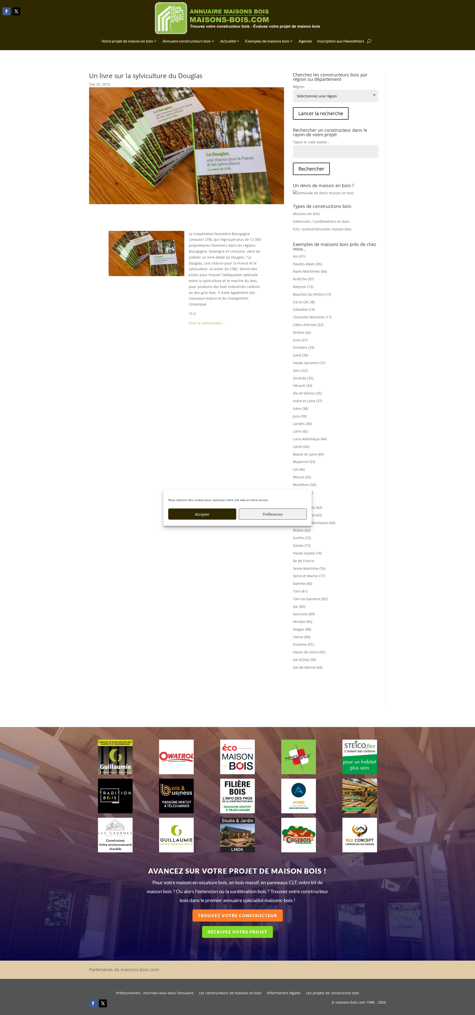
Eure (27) (300, 340)
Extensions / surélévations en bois (321, 221)
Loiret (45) (301, 446)
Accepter (202, 514)
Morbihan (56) (304, 484)
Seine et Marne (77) (309, 576)
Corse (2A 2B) (304, 302)
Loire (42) (300, 431)
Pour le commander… (206, 323)
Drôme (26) (302, 332)
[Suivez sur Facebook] (6, 11)
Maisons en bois (306, 213)
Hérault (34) (302, 385)
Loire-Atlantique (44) (310, 439)
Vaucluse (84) (304, 614)
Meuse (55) (302, 477)
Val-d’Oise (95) (304, 659)
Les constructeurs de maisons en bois (230, 993)
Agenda (305, 41)
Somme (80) (302, 583)
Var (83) (299, 606)
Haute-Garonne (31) (309, 362)
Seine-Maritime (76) (309, 568)
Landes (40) (302, 423)
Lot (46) (299, 469)
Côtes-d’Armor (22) (308, 324)
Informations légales (284, 993)
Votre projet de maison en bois (127, 41)
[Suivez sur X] (16, 11)
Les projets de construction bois (332, 993)
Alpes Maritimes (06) (310, 271)
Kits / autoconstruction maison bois (322, 229)
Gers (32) (300, 370)
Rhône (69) (301, 530)
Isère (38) (300, 408)
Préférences (273, 514)
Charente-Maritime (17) (312, 317)
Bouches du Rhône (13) (312, 294)
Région (298, 86)
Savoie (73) (301, 545)
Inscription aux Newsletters (340, 41)
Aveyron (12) (303, 286)
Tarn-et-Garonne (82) (310, 598)
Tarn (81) (300, 591)
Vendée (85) (302, 621)
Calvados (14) (304, 309)
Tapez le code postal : (311, 142)
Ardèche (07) (303, 279)
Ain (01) (299, 256)
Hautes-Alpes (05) (307, 264)
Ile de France (303, 560)
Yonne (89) (301, 637)
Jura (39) (300, 416)
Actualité (228, 41)
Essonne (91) (303, 644)
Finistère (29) (303, 347)
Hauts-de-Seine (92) (309, 652)
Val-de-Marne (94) (307, 667)
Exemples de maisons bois (267, 41)
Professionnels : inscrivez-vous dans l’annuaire (154, 993)
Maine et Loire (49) (308, 454)
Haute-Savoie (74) (307, 553)
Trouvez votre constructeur (237, 915)
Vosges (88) (302, 629)
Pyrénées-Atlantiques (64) (314, 522)
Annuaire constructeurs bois (187, 41)
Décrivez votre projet (237, 931)
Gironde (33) (303, 378)
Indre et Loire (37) (307, 400)
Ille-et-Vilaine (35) (307, 393)
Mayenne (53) (304, 461)
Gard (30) (300, 355)
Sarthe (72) (302, 537)
